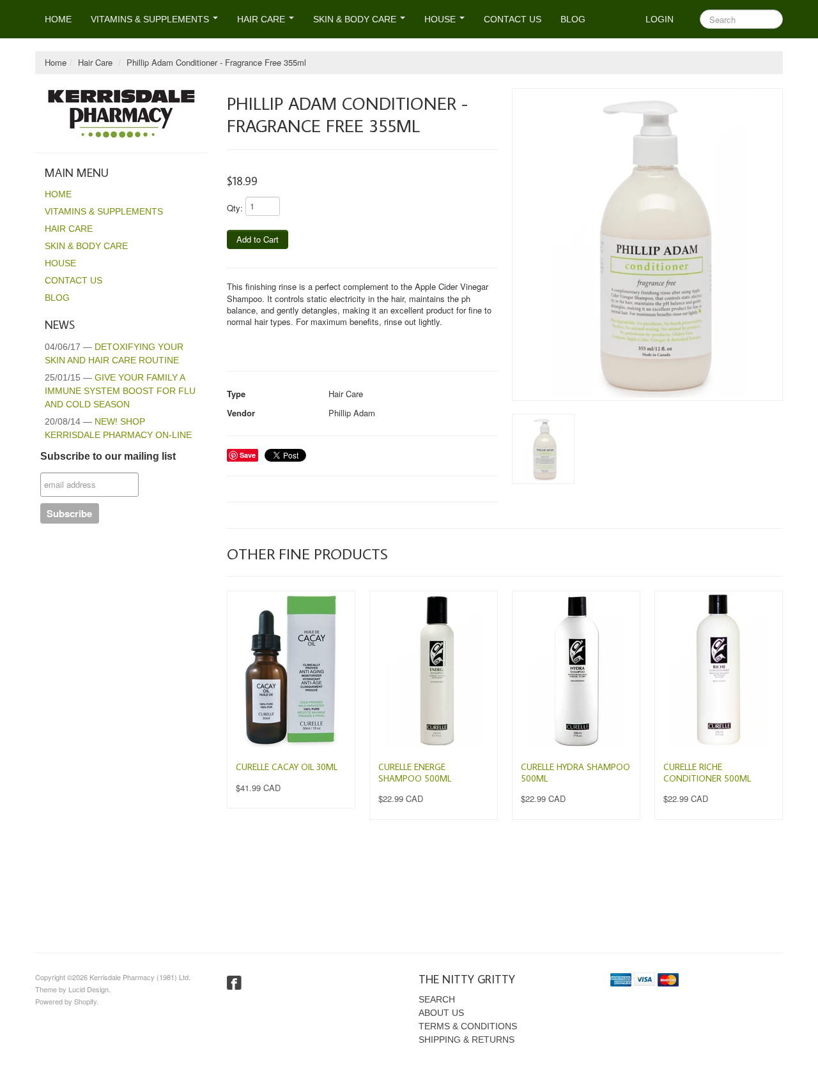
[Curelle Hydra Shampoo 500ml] (576, 670)
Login (659, 19)
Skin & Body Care (356, 19)
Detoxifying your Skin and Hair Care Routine (114, 353)
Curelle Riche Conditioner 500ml (707, 772)
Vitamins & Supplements (151, 19)
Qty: (235, 208)
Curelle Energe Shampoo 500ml (414, 772)
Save (248, 455)
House (441, 19)
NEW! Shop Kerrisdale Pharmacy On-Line (118, 428)
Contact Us (512, 19)
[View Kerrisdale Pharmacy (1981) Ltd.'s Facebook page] (234, 983)
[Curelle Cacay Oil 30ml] (291, 670)
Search (437, 999)
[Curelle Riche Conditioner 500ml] (719, 670)
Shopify (85, 1001)
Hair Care (262, 19)
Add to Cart (257, 239)
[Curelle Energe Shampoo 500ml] (434, 670)
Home (58, 19)
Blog (572, 19)
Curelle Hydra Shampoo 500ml (575, 772)
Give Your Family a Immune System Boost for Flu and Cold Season (120, 390)
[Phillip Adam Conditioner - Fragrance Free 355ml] (647, 244)
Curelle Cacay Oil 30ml (286, 767)
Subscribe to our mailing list (108, 456)
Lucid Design (88, 989)
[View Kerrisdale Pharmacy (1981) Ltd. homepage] (126, 113)
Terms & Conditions (468, 1026)
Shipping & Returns (466, 1039)
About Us (441, 1013)
